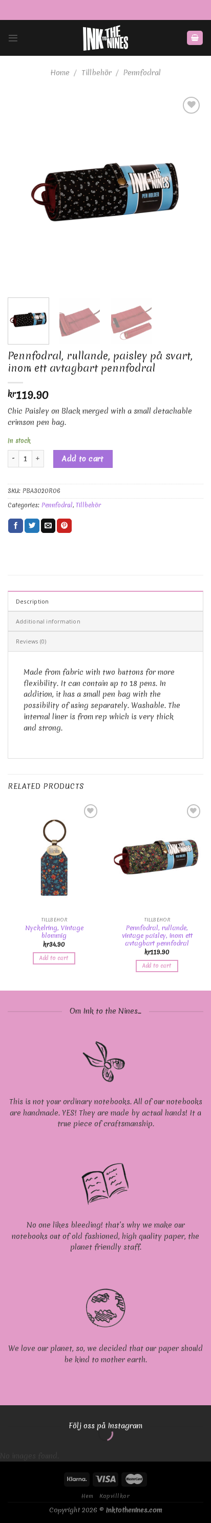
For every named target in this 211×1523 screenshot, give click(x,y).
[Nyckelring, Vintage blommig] (54, 857)
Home (60, 73)
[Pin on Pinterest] (64, 526)
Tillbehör (96, 73)
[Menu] (13, 38)
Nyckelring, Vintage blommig (54, 931)
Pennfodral (142, 73)
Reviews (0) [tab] (31, 641)
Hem (87, 1496)
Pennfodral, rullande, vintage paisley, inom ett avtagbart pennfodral (157, 935)
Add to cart (83, 459)
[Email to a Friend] (48, 526)
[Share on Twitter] (32, 526)
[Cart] (194, 38)
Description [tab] (32, 601)
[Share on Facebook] (15, 526)
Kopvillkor (114, 1496)
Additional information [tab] (48, 621)
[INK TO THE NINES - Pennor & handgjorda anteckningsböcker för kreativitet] (105, 38)
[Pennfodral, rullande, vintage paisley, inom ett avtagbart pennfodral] (157, 857)
